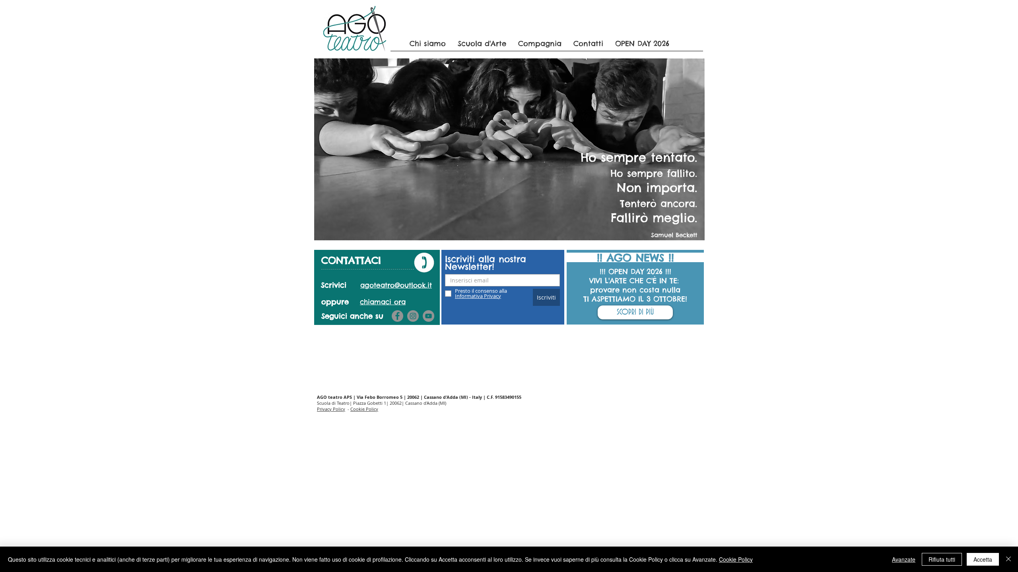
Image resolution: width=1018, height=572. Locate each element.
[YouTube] (428, 316)
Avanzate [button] (903, 559)
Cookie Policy (364, 409)
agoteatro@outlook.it (396, 285)
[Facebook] (397, 316)
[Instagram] (413, 316)
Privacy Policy (331, 409)
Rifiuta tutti (942, 559)
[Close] (1008, 559)
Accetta (982, 559)
